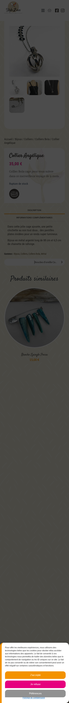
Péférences (35, 693)
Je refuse (35, 684)
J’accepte (35, 675)
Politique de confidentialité (34, 698)
